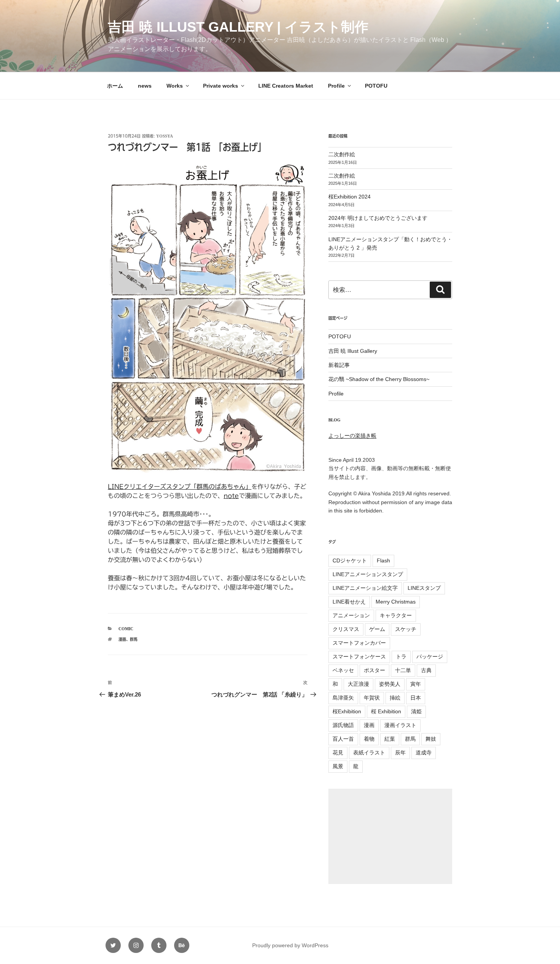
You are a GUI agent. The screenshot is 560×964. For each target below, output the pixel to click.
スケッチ (405, 629)
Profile (336, 86)
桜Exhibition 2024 (349, 197)
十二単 (403, 670)
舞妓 (431, 739)
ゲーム (377, 629)
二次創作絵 (341, 154)
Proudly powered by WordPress (290, 945)
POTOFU (376, 86)
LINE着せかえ (349, 602)
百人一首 (343, 739)
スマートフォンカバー (359, 643)
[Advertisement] (390, 836)
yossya (164, 136)
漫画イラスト (400, 725)
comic (125, 628)
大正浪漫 (358, 684)
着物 (369, 739)
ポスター (374, 670)
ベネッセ (343, 670)
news (145, 86)
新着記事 (339, 365)
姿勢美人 (389, 684)
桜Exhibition (347, 711)
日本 (415, 698)
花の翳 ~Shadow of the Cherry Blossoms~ (378, 379)
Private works (220, 86)
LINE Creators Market (285, 86)
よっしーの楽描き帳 (352, 435)
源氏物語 (343, 725)
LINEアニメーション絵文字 (365, 588)
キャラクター (396, 615)
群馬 (134, 639)
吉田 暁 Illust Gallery (352, 351)
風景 (338, 766)
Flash (383, 560)
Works (174, 86)
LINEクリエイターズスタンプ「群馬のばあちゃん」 (179, 487)
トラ (401, 656)
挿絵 (395, 698)
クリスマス (346, 629)
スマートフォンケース (359, 656)
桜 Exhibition (386, 711)
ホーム (115, 86)
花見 (338, 752)
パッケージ (429, 656)
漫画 (122, 639)
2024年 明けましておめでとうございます (377, 218)
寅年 (415, 684)
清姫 (416, 711)
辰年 (400, 752)
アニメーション (351, 615)
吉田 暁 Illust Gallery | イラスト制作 (238, 27)
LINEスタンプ (424, 588)
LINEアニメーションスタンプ (368, 574)
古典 (426, 670)
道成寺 (424, 752)
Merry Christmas (396, 602)
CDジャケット (350, 560)
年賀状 (372, 698)
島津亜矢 (343, 698)
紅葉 (389, 739)
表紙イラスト (369, 752)
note (231, 496)
